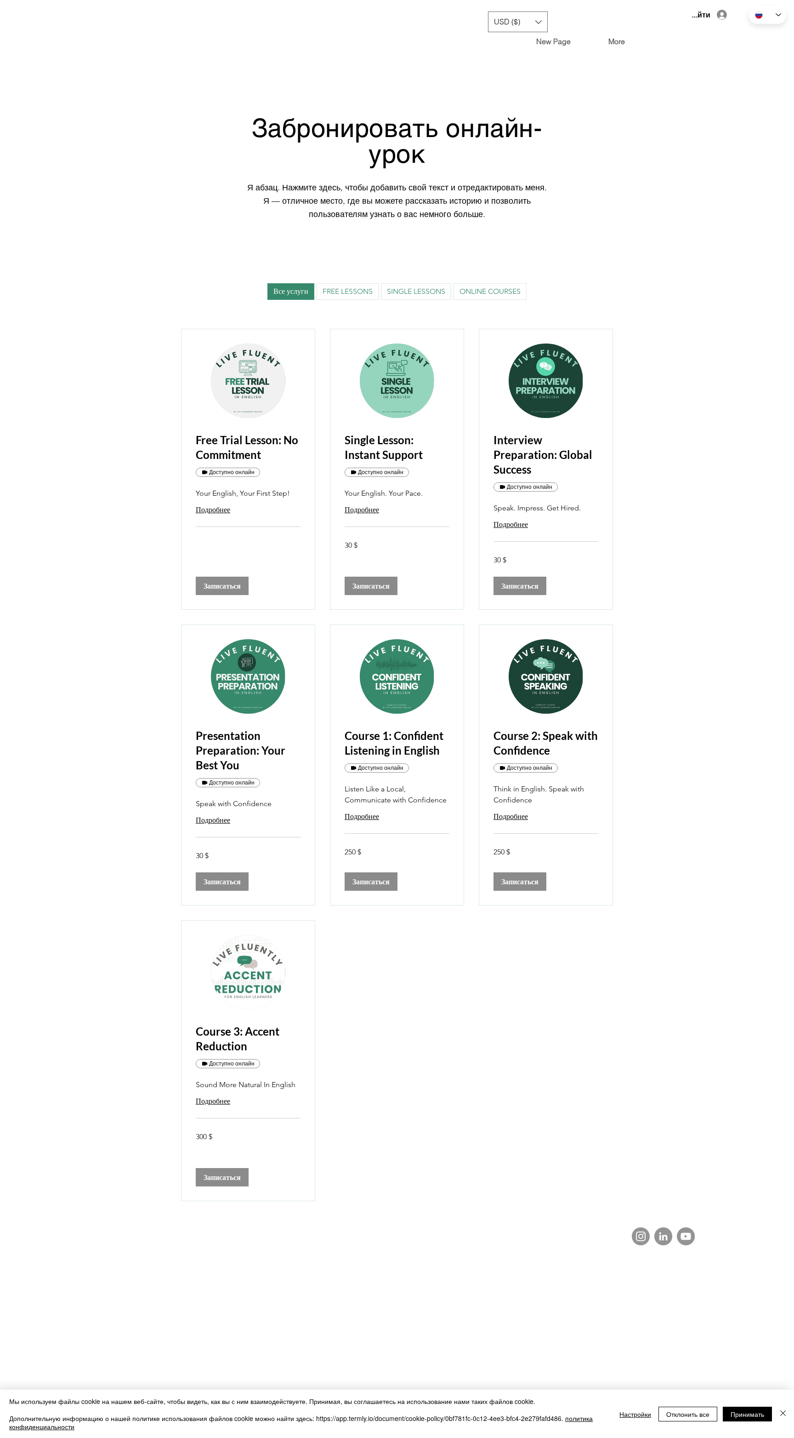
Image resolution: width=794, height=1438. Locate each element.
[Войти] (722, 15)
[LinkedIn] (663, 1236)
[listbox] (518, 21)
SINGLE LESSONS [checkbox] (416, 291)
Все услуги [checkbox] (290, 291)
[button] (518, 21)
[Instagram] (641, 1236)
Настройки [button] (635, 1414)
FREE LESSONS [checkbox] (348, 291)
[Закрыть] (782, 1414)
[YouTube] (686, 1236)
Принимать (747, 1414)
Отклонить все (687, 1414)
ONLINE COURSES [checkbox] (490, 291)
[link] (248, 447)
